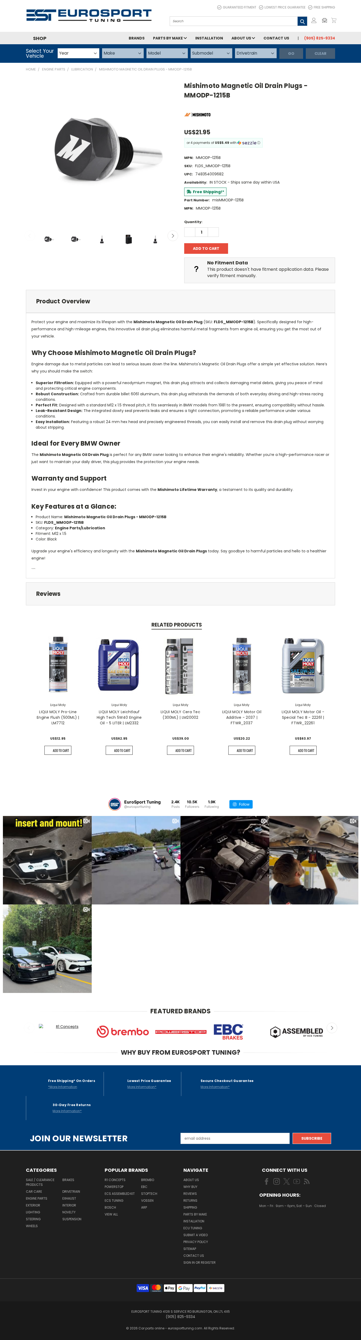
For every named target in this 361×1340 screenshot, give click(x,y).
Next (173, 235)
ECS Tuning (114, 1200)
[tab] (180, 301)
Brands (137, 38)
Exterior (33, 1205)
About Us (242, 38)
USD (277, 1221)
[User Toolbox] (314, 20)
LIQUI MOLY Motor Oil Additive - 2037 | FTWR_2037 (241, 717)
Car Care (34, 1191)
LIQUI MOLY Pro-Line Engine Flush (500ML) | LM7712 (58, 717)
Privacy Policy (195, 1242)
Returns (190, 1200)
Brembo (147, 1180)
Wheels (32, 1226)
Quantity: (193, 221)
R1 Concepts (115, 1180)
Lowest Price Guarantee (285, 7)
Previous (30, 235)
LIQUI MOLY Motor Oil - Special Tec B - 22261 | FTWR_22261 (303, 717)
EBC (144, 1186)
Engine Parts (36, 1198)
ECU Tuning (192, 1228)
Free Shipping (324, 7)
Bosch (110, 1207)
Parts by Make (168, 38)
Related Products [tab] (176, 624)
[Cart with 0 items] (333, 20)
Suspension (71, 1219)
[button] (326, 20)
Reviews (190, 1193)
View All (111, 1214)
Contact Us (276, 38)
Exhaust (69, 1198)
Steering (33, 1219)
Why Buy (190, 1186)
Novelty (69, 1212)
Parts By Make (195, 1214)
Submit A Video (195, 1235)
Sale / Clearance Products (40, 1182)
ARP (144, 1207)
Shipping (190, 1207)
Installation (209, 38)
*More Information (62, 1087)
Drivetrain (71, 1191)
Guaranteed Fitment (239, 7)
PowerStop (114, 1186)
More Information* (141, 1087)
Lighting (33, 1212)
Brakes (68, 1180)
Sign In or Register (199, 1262)
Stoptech (149, 1193)
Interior (69, 1205)
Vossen (147, 1200)
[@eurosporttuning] (114, 804)
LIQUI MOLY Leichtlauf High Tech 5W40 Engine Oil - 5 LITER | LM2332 (119, 717)
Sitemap (189, 1248)
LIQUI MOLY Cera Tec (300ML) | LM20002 (180, 714)
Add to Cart (61, 750)
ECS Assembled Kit (120, 1193)
